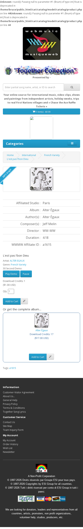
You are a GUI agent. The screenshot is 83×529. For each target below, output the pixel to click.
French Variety (52, 155)
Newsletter (9, 452)
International (29, 155)
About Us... (9, 396)
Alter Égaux (42, 330)
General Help (10, 400)
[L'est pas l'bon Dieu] (41, 179)
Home (10, 155)
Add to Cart (11, 301)
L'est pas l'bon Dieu (17, 159)
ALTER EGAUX (17, 260)
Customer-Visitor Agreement (18, 392)
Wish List (7, 448)
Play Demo (11, 274)
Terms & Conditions (14, 408)
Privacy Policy (10, 404)
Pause (26, 274)
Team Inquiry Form (13, 430)
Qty (5, 291)
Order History (10, 444)
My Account (9, 440)
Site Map (7, 426)
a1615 (12, 368)
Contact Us (9, 422)
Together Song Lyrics (14, 411)
